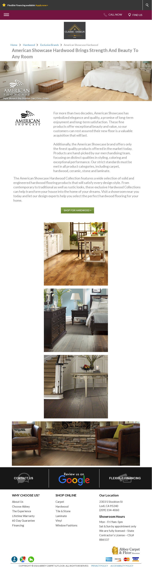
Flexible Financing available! (27, 5)
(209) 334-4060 (109, 510)
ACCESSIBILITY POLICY (122, 565)
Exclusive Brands (49, 44)
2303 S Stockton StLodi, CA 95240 (111, 504)
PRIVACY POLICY (99, 565)
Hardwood (29, 44)
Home (14, 44)
